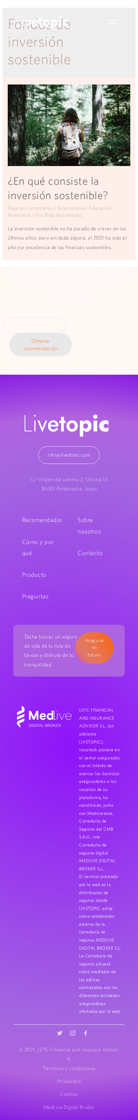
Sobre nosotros (89, 525)
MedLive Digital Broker (69, 1107)
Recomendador (42, 519)
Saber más (35, 325)
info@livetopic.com (69, 455)
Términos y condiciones (69, 1068)
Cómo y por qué (38, 547)
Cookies (69, 1094)
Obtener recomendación (41, 345)
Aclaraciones (71, 208)
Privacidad (69, 1081)
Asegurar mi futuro (94, 648)
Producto (34, 574)
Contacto (90, 553)
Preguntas (35, 596)
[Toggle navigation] (112, 22)
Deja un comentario (30, 208)
